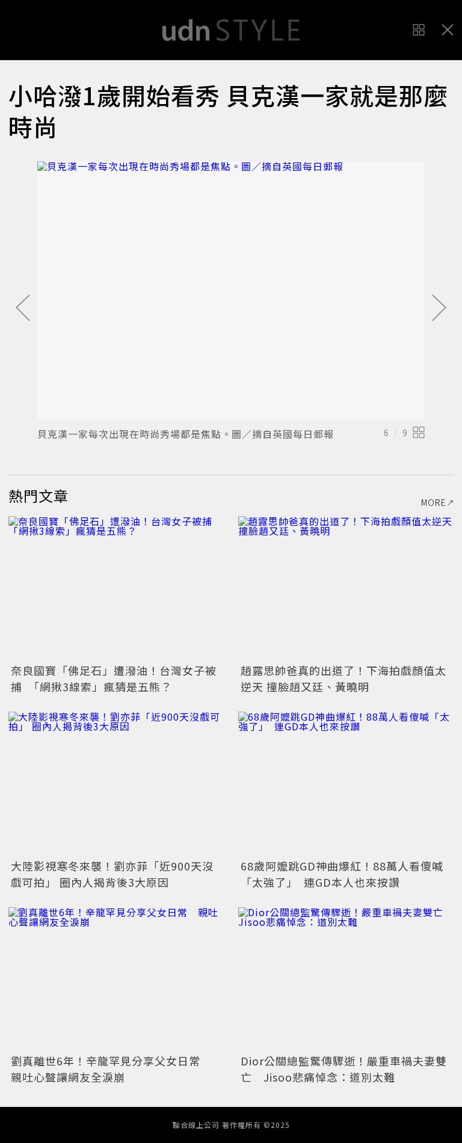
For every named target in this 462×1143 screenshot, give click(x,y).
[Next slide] (439, 308)
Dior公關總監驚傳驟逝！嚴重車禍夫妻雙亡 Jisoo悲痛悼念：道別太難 (344, 1069)
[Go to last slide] (22, 308)
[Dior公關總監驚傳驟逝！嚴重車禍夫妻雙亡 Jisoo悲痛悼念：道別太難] (346, 979)
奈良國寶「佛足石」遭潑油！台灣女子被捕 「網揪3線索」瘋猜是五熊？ (114, 678)
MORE (433, 502)
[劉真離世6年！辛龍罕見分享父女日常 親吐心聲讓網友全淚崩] (116, 979)
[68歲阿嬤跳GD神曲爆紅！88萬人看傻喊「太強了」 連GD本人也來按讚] (346, 783)
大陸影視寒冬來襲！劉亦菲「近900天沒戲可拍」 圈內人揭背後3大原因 (112, 874)
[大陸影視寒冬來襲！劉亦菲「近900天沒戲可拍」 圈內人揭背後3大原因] (116, 783)
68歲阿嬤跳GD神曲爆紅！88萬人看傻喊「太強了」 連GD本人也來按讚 (342, 874)
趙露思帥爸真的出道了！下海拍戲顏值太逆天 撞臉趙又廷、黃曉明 (343, 678)
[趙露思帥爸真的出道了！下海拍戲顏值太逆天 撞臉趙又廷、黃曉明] (346, 588)
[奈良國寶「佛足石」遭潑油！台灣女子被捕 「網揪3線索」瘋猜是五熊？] (116, 588)
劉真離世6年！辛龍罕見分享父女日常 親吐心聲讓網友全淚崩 (111, 1069)
